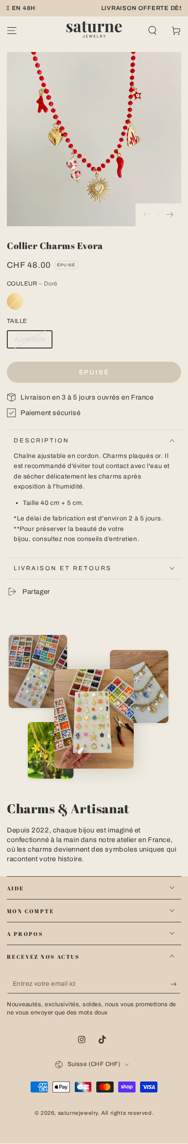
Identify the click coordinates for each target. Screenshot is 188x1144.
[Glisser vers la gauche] (147, 214)
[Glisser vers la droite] (169, 214)
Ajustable (29, 339)
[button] (152, 30)
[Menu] (12, 30)
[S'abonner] (176, 984)
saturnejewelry (78, 1113)
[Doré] (15, 301)
